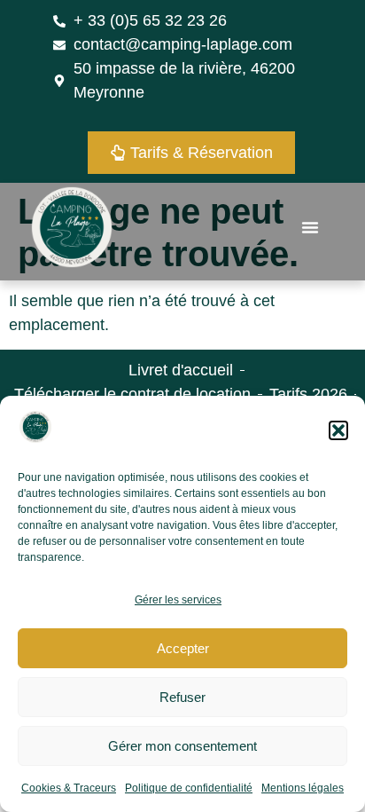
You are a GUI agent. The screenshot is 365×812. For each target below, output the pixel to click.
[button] (338, 430)
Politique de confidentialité (188, 788)
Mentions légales (302, 788)
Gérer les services (178, 600)
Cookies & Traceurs (68, 788)
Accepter (183, 648)
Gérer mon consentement (182, 745)
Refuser (182, 697)
